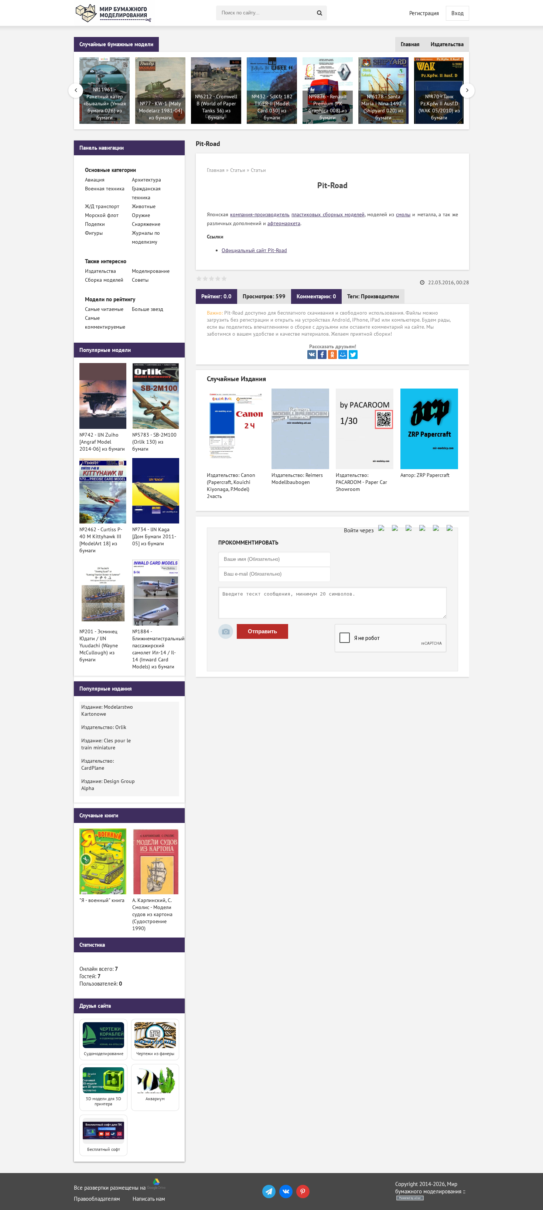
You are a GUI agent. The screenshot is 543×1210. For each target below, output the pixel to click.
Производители (380, 296)
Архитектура (146, 180)
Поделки (95, 224)
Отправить (262, 631)
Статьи (237, 170)
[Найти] (319, 13)
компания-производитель (260, 214)
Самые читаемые (104, 309)
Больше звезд (147, 309)
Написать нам (149, 1199)
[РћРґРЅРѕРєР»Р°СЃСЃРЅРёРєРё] (332, 354)
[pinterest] (303, 1191)
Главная (410, 44)
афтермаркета (283, 223)
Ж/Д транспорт (102, 206)
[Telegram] (269, 1191)
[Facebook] (322, 354)
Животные (144, 206)
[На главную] (114, 13)
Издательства (447, 44)
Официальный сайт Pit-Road (254, 250)
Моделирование (151, 271)
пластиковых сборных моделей (327, 214)
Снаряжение (146, 224)
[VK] (286, 1191)
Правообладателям (97, 1199)
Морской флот (102, 215)
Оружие (141, 215)
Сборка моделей (104, 280)
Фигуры (94, 233)
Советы (140, 280)
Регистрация (424, 13)
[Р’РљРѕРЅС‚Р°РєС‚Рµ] (311, 354)
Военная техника (104, 189)
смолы (403, 214)
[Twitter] (353, 354)
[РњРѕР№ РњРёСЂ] (342, 354)
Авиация (95, 180)
